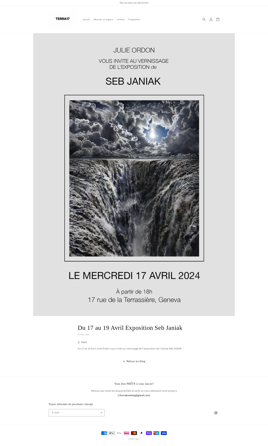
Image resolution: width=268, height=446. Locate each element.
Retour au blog (136, 361)
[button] (204, 19)
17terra (137, 439)
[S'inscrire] (101, 412)
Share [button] (84, 342)
